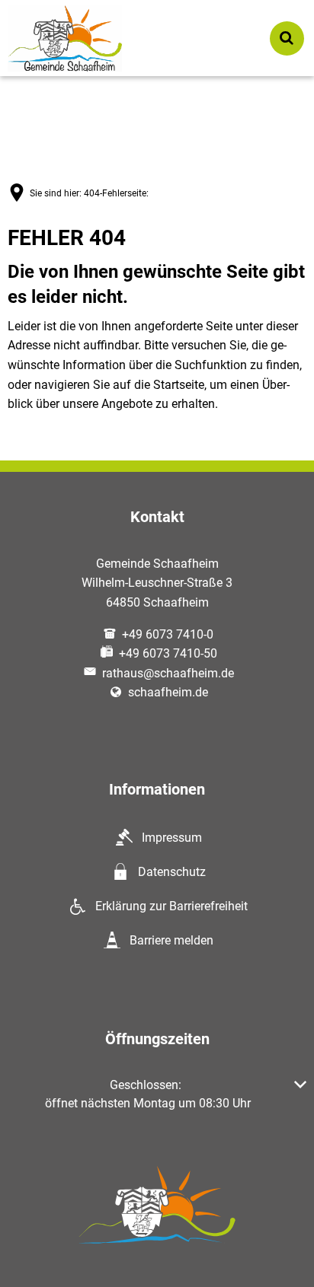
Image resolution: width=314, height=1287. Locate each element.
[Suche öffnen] (287, 38)
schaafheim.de (168, 692)
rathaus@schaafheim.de (168, 673)
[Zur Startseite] (65, 38)
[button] (157, 1094)
